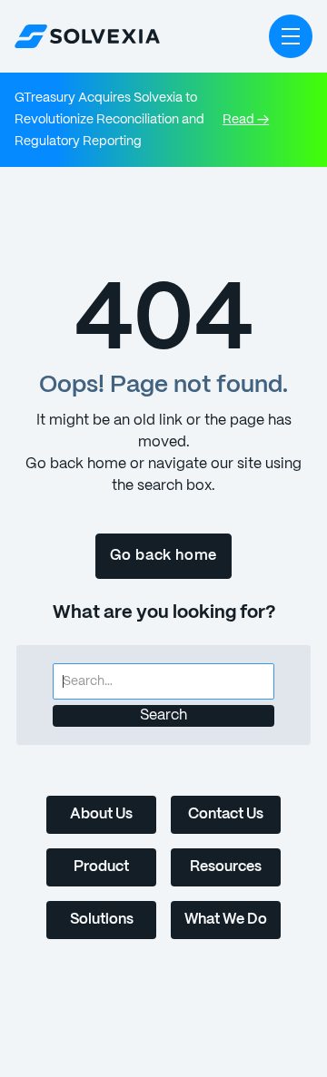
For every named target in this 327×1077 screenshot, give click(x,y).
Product (101, 867)
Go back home (164, 556)
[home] (87, 36)
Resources (226, 867)
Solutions (102, 919)
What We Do (225, 919)
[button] (290, 36)
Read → (246, 119)
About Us (101, 814)
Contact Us (225, 814)
